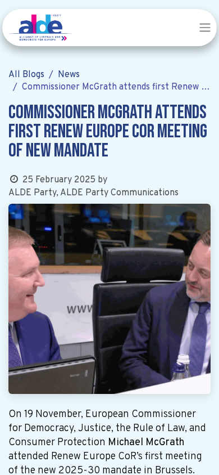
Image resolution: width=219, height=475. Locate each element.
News (69, 74)
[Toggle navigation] (205, 27)
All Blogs (26, 74)
